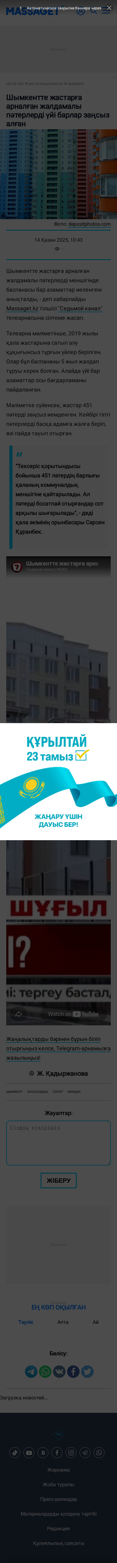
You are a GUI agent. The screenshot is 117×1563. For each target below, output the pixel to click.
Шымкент (14, 1091)
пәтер (58, 1091)
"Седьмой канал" (80, 308)
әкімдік (73, 1091)
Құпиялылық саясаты (58, 1543)
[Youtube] (29, 1453)
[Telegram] (85, 1453)
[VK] (43, 1453)
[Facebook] (57, 1453)
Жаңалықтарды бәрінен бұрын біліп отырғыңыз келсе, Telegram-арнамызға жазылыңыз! (58, 1048)
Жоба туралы (58, 1484)
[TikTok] (15, 1453)
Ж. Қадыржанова (62, 1073)
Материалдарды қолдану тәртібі (59, 1514)
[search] (93, 11)
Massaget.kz (22, 308)
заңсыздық (37, 1091)
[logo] (35, 10)
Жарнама (58, 1470)
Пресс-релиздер (58, 1499)
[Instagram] (71, 1453)
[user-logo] (81, 14)
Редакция (58, 1528)
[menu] (106, 11)
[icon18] (58, 1437)
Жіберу (59, 1180)
